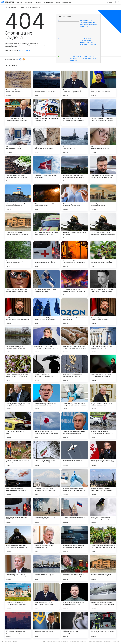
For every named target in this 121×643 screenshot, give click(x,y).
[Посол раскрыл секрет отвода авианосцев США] (74, 141)
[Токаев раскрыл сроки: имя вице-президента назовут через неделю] (74, 425)
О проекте (49, 641)
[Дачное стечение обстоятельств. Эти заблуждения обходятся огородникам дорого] (18, 454)
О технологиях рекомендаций (60, 641)
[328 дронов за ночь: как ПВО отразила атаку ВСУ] (46, 197)
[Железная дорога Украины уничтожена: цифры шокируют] (103, 482)
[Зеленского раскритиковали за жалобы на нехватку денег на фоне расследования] (103, 169)
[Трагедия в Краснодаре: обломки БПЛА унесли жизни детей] (46, 226)
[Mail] (2, 2)
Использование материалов (95, 641)
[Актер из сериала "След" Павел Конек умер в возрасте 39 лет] (103, 283)
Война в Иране (12, 7)
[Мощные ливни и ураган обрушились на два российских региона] (103, 425)
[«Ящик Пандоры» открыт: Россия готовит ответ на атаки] (18, 197)
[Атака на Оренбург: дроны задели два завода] (74, 226)
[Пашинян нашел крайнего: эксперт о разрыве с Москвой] (46, 482)
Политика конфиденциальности (78, 641)
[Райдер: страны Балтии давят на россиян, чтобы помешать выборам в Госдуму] (74, 511)
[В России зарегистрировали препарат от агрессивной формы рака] (74, 482)
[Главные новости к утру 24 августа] (18, 425)
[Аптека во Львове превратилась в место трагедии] (46, 112)
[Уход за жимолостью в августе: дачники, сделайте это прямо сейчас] (103, 254)
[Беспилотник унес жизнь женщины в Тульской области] (18, 482)
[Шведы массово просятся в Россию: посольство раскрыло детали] (18, 226)
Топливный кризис (34, 7)
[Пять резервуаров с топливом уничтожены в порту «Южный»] (46, 568)
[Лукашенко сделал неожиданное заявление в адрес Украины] (74, 84)
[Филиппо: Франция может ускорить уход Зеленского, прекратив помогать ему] (103, 311)
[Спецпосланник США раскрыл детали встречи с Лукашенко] (46, 311)
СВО (22, 7)
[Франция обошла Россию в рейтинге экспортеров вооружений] (74, 454)
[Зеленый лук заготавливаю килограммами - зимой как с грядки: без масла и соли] (18, 169)
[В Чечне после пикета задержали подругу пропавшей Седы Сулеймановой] (103, 141)
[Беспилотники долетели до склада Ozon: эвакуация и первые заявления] (103, 226)
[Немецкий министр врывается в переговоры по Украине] (46, 397)
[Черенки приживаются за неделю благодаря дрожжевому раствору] (103, 539)
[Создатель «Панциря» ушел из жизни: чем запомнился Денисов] (74, 568)
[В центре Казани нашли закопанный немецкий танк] (46, 141)
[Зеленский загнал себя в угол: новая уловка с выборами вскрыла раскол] (74, 596)
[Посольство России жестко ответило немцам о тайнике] (18, 596)
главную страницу (24, 50)
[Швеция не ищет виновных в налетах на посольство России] (103, 568)
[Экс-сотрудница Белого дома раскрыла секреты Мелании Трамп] (18, 283)
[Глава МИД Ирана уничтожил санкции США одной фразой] (46, 454)
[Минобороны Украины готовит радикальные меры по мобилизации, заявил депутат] (103, 340)
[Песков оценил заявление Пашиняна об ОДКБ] (46, 539)
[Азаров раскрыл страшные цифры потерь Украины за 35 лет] (18, 397)
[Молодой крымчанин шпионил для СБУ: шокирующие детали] (18, 539)
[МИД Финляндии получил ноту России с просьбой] (46, 283)
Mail (3, 641)
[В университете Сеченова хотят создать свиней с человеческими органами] (74, 340)
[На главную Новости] (9, 2)
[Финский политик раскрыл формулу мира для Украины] (103, 84)
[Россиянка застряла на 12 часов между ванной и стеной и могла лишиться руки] (74, 397)
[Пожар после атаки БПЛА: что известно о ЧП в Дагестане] (46, 511)
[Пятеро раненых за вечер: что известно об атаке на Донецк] (46, 254)
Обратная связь (108, 641)
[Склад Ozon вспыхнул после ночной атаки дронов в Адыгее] (103, 511)
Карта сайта (116, 641)
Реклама (15, 641)
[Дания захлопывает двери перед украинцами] (46, 169)
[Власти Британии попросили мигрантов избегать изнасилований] (103, 197)
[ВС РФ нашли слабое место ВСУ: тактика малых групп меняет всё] (18, 311)
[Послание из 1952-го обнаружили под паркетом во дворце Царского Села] (18, 84)
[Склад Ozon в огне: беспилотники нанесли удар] (74, 311)
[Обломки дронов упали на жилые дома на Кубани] (103, 625)
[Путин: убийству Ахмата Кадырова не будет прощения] (18, 112)
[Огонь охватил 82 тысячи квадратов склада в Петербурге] (74, 283)
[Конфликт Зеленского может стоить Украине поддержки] (103, 368)
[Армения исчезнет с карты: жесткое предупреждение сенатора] (74, 368)
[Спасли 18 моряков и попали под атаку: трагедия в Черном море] (46, 84)
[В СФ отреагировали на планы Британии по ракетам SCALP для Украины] (103, 596)
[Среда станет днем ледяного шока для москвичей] (18, 254)
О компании (8, 641)
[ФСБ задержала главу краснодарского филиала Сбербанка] (74, 625)
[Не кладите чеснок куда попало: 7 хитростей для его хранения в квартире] (18, 368)
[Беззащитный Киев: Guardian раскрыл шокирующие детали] (74, 169)
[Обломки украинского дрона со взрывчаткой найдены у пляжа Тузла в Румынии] (103, 112)
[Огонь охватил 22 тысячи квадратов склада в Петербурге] (74, 254)
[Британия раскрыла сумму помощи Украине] (46, 625)
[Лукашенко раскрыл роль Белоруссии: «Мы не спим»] (46, 596)
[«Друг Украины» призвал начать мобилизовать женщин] (103, 397)
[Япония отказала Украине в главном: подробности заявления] (46, 425)
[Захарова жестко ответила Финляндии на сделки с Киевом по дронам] (46, 340)
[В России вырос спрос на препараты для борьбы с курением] (74, 197)
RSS (44, 641)
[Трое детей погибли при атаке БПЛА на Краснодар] (18, 511)
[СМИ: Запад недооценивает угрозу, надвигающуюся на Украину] (18, 625)
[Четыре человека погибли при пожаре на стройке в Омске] (74, 539)
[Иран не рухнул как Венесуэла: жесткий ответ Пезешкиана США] (103, 454)
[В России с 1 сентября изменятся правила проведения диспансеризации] (18, 141)
